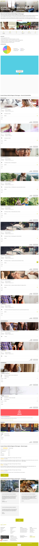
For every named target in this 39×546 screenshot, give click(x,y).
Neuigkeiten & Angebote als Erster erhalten (23, 537)
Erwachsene (11, 528)
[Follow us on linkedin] (34, 536)
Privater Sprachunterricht (13, 537)
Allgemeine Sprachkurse (13, 536)
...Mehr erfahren (24, 467)
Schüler (11, 530)
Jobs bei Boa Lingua (3, 530)
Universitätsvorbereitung (13, 540)
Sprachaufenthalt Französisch (24, 529)
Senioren (11, 529)
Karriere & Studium (12, 531)
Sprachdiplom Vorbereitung (13, 538)
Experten (2, 529)
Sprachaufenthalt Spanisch (23, 530)
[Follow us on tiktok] (31, 536)
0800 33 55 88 (31, 529)
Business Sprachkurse (13, 539)
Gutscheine (2, 531)
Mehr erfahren (19, 20)
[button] (19, 74)
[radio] (3, 448)
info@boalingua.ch (32, 530)
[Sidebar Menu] (37, 1)
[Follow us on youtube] (32, 536)
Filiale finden (31, 531)
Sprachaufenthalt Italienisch (23, 531)
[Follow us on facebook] (33, 536)
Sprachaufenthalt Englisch (23, 528)
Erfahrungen (2, 528)
